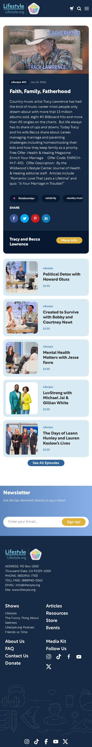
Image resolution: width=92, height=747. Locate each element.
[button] (79, 9)
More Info (69, 240)
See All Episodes (46, 463)
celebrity (50, 198)
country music (75, 198)
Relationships (26, 198)
